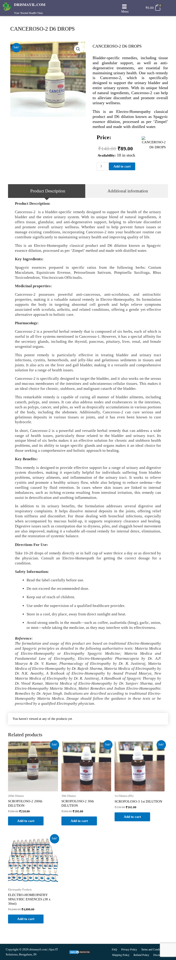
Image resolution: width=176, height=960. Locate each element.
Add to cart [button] (25, 821)
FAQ (114, 949)
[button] (124, 6)
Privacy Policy (129, 949)
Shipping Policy (120, 955)
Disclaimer (159, 955)
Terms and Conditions (153, 949)
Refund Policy (141, 955)
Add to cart (122, 166)
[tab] (46, 191)
